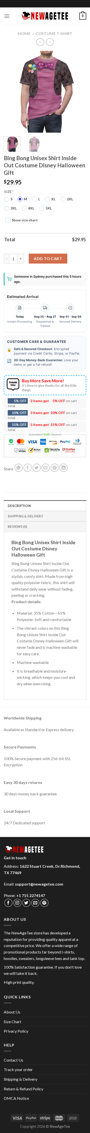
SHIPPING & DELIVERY (25, 516)
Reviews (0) (17, 527)
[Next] (78, 92)
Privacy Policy (16, 1031)
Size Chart (12, 1021)
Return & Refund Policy (23, 1088)
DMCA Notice (16, 1098)
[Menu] (7, 16)
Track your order (18, 1069)
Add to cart (48, 258)
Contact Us (13, 1060)
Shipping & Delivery (20, 1079)
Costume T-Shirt (54, 33)
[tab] (45, 505)
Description (19, 506)
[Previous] (11, 92)
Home (24, 33)
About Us (12, 1012)
